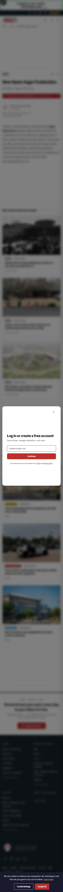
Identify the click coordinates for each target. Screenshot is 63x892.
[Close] (53, 412)
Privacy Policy (48, 463)
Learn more (48, 879)
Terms (39, 463)
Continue (32, 456)
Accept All (42, 886)
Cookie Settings (23, 886)
